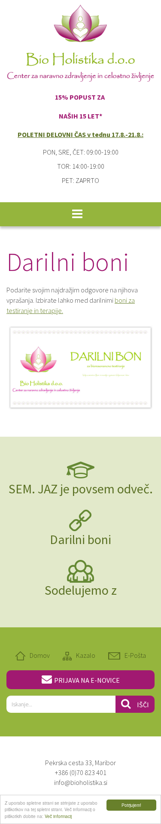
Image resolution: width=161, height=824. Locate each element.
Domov (40, 655)
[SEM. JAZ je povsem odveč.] (80, 469)
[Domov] (22, 655)
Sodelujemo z (81, 590)
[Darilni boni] (80, 520)
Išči (143, 704)
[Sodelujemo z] (80, 570)
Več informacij (58, 816)
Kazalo (85, 655)
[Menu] (77, 214)
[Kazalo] (69, 655)
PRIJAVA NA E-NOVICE (87, 680)
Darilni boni (80, 539)
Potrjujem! (131, 805)
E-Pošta (135, 655)
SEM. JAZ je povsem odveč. (81, 488)
